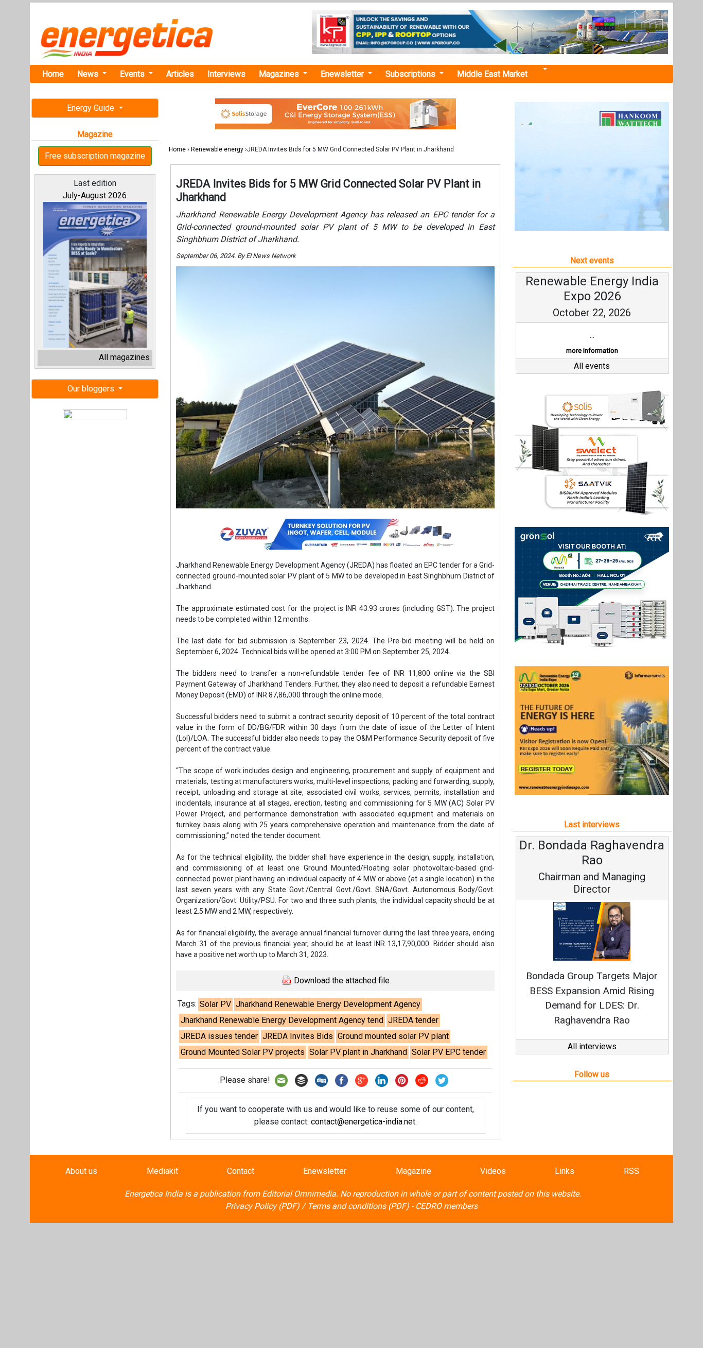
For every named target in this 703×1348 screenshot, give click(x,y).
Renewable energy (217, 149)
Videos (493, 1171)
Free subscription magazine (95, 156)
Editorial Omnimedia (299, 1194)
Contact (240, 1171)
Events (133, 74)
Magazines (280, 74)
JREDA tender (413, 1020)
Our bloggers (91, 389)
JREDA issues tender (219, 1036)
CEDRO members (446, 1206)
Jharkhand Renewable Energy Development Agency (328, 1004)
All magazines (124, 357)
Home (53, 74)
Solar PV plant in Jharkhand (358, 1052)
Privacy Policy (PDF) (262, 1206)
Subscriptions (411, 74)
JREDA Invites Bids (297, 1036)
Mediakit (162, 1171)
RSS (631, 1171)
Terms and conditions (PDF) (358, 1206)
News (88, 74)
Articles (180, 74)
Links (564, 1171)
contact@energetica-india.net (363, 1122)
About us (81, 1171)
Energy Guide (91, 108)
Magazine (413, 1171)
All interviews (592, 1046)
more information (592, 350)
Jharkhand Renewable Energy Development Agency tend (282, 1020)
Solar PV (215, 1004)
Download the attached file (341, 980)
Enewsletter (343, 74)
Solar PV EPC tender (449, 1052)
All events (592, 366)
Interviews (226, 74)
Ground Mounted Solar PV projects (243, 1052)
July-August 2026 (95, 195)
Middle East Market (492, 74)
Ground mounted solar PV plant (393, 1036)
